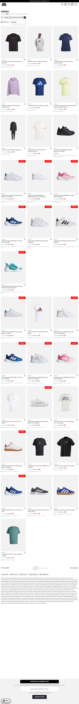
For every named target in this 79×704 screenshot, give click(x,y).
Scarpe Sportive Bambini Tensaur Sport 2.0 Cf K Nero (63, 150)
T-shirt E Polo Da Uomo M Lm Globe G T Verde (12, 554)
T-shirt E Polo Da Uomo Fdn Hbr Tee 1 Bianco (38, 332)
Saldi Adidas (5, 574)
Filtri (7, 701)
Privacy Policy (48, 692)
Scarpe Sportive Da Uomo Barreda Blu (64, 510)
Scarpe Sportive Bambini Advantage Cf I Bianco (38, 241)
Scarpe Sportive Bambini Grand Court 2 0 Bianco (65, 241)
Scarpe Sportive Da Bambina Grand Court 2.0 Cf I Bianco (38, 378)
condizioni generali (38, 692)
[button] (62, 4)
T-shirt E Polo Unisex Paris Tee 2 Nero (64, 466)
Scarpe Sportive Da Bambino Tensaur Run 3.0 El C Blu (12, 241)
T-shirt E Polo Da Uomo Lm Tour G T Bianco (12, 422)
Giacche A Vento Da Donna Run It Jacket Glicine (11, 106)
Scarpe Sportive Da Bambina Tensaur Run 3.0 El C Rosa (64, 196)
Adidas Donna (23, 574)
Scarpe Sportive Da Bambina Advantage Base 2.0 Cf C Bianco (37, 196)
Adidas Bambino (33, 574)
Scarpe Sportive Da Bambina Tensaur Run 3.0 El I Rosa (64, 378)
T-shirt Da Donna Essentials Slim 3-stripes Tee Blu (63, 62)
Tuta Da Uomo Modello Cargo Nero (11, 150)
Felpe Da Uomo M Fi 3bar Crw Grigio (37, 61)
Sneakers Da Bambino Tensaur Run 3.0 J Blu (12, 510)
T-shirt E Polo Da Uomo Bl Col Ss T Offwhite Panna (37, 150)
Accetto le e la (40, 692)
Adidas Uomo (13, 574)
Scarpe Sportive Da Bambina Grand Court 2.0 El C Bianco (64, 332)
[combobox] (18, 22)
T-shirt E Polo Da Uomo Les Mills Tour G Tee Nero (39, 466)
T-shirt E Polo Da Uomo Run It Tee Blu (38, 105)
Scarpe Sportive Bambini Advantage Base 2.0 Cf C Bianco (12, 196)
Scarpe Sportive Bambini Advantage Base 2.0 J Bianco (12, 332)
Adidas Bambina (43, 574)
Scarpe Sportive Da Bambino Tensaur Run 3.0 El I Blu (12, 378)
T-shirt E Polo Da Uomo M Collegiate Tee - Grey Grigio (64, 422)
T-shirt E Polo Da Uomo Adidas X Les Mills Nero (12, 62)
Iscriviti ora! (39, 697)
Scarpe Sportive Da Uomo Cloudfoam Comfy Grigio (38, 510)
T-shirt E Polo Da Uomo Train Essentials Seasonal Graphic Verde (65, 106)
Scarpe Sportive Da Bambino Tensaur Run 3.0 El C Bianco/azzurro (12, 287)
